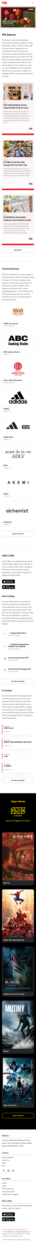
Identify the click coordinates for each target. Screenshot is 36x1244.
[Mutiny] (18, 1027)
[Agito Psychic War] (18, 1083)
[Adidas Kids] (18, 429)
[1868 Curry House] (18, 315)
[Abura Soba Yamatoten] (18, 372)
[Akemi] (18, 485)
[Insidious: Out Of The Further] (18, 972)
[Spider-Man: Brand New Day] (18, 915)
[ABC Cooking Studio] (18, 343)
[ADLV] (18, 457)
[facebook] (4, 1170)
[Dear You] (18, 858)
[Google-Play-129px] (8, 586)
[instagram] (8, 1170)
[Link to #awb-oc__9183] (33, 3)
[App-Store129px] (8, 580)
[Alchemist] (18, 514)
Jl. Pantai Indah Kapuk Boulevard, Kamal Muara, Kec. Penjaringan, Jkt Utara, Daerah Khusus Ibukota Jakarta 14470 (17, 1143)
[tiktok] (13, 1170)
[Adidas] (18, 400)
